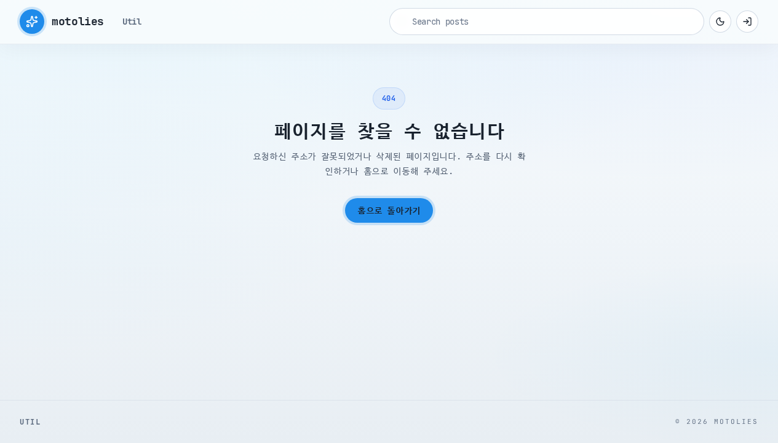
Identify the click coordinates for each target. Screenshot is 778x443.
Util (131, 21)
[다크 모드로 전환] (720, 21)
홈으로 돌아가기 (389, 210)
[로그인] (747, 21)
